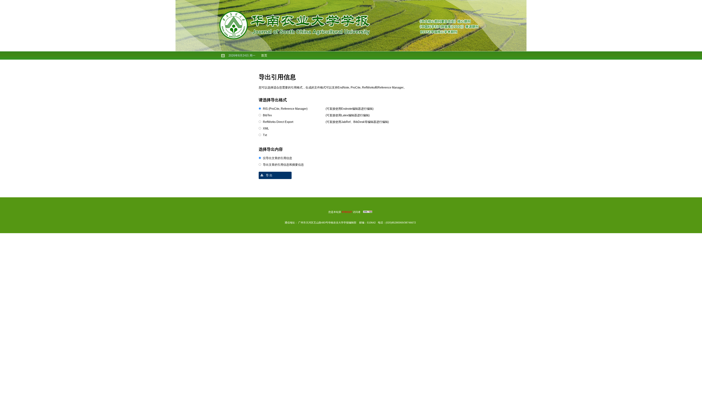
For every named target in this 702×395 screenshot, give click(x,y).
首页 (264, 55)
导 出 (268, 175)
